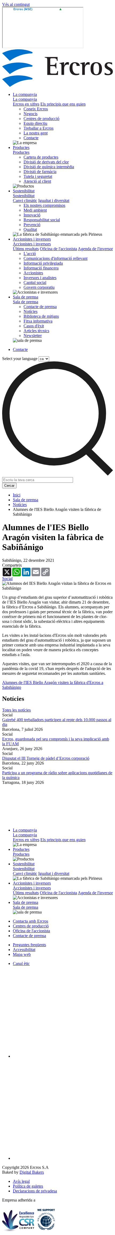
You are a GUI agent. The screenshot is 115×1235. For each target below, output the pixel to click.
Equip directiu (35, 123)
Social (7, 578)
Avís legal (21, 1181)
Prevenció (32, 224)
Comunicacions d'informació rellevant (55, 258)
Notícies (30, 311)
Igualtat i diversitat (53, 200)
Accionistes (33, 273)
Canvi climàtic (25, 200)
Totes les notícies (16, 710)
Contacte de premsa (40, 306)
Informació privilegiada (43, 263)
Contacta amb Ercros (30, 921)
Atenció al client (37, 181)
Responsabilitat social (42, 220)
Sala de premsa (25, 297)
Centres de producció (41, 118)
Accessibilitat (24, 949)
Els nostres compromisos (44, 205)
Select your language (19, 358)
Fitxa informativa (38, 321)
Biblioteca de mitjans (41, 316)
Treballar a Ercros (38, 128)
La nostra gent (36, 133)
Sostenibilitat (23, 191)
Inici (16, 495)
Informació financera (41, 268)
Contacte (31, 138)
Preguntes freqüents (29, 944)
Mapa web (22, 954)
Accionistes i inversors (32, 239)
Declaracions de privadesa (35, 1191)
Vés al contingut (16, 4)
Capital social (35, 282)
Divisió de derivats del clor (46, 162)
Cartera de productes (41, 157)
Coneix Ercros (36, 109)
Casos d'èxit (34, 326)
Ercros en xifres (26, 104)
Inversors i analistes (40, 277)
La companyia (25, 94)
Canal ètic (21, 963)
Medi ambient (35, 210)
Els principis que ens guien (63, 104)
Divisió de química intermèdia (49, 166)
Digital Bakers (32, 1172)
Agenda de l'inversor (95, 248)
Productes (21, 147)
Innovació (32, 215)
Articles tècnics (36, 330)
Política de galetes (28, 1186)
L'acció (30, 253)
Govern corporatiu (39, 287)
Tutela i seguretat (38, 176)
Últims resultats (26, 248)
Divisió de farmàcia (40, 171)
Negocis (30, 113)
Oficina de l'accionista (58, 248)
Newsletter (33, 335)
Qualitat (30, 229)
